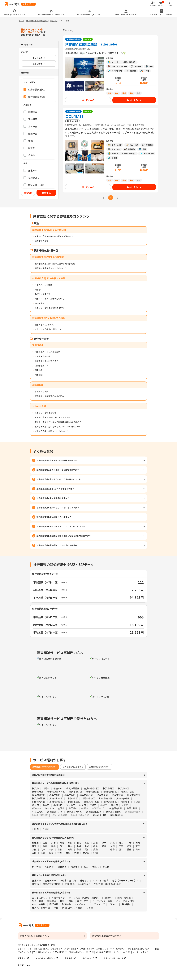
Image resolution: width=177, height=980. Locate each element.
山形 (78, 842)
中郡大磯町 (132, 808)
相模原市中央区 (91, 801)
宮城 (62, 842)
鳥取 (70, 849)
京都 (138, 846)
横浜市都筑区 (38, 798)
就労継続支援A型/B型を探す (37, 20)
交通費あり (50, 880)
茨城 (95, 842)
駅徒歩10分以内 (68, 880)
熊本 (59, 852)
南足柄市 (72, 808)
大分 (68, 852)
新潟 (45, 846)
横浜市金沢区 (92, 791)
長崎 (51, 852)
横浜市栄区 (102, 795)
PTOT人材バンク (76, 952)
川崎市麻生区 (56, 801)
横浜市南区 (37, 791)
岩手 (53, 842)
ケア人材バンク (60, 952)
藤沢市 (46, 805)
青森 (45, 842)
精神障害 (36, 866)
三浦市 (93, 805)
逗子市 (82, 805)
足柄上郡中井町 (55, 811)
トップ (21, 20)
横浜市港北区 (110, 791)
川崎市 (46, 788)
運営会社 (22, 958)
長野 (87, 846)
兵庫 (43, 849)
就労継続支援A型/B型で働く (44, 766)
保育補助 (126, 904)
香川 (121, 849)
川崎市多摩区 (123, 798)
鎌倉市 (35, 805)
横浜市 (35, 788)
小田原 (35, 829)
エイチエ (90, 952)
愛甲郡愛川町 (99, 815)
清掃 (56, 907)
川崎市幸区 (72, 798)
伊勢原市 (36, 808)
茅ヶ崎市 (70, 805)
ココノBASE (74, 116)
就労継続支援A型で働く (73, 766)
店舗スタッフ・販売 (72, 907)
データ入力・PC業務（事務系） (85, 897)
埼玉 (121, 842)
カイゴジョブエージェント (47, 948)
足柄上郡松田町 (94, 811)
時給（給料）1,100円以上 (77, 883)
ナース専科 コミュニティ (103, 948)
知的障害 (49, 866)
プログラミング (97, 904)
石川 (62, 846)
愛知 (112, 846)
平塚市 (137, 801)
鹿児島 (86, 852)
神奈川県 (53, 20)
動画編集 (66, 904)
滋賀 (129, 846)
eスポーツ (80, 904)
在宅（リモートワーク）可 (125, 880)
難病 (86, 866)
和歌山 (60, 849)
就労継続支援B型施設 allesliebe (91, 44)
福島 (87, 842)
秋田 (70, 842)
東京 (138, 842)
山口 (104, 849)
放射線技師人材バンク (143, 948)
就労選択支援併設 (51, 883)
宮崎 (76, 852)
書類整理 (51, 901)
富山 (53, 846)
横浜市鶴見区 (73, 788)
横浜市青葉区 (133, 795)
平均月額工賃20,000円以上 (107, 883)
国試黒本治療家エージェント (108, 952)
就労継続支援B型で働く (99, 766)
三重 (121, 846)
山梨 (78, 846)
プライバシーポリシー (45, 958)
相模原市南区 (110, 801)
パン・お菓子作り (125, 901)
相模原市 (57, 788)
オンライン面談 (100, 880)
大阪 (34, 849)
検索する (46, 192)
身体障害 (62, 866)
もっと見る (132, 100)
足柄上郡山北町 (113, 811)
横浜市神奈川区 (91, 788)
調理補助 (53, 904)
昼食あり (36, 880)
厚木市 (114, 805)
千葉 (129, 842)
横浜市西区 (108, 788)
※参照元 (63, 582)
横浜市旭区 (54, 795)
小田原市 (57, 805)
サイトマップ (88, 958)
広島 (95, 849)
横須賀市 (125, 801)
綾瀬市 (84, 808)
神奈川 (35, 846)
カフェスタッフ (40, 897)
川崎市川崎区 (56, 798)
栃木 (104, 842)
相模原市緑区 (73, 801)
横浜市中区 (123, 788)
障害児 (95, 866)
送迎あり (84, 880)
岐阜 (95, 846)
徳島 (112, 849)
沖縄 (95, 852)
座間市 (61, 808)
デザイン (113, 904)
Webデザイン (58, 897)
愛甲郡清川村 (116, 815)
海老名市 (49, 808)
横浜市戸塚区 (127, 791)
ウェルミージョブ (25, 948)
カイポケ (127, 952)
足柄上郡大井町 (74, 811)
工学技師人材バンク (42, 952)
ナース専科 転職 (83, 948)
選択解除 (28, 192)
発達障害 (75, 866)
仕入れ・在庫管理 (41, 907)
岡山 (87, 849)
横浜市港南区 (38, 795)
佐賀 (43, 852)
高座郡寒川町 (116, 808)
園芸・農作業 (124, 897)
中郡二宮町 (37, 811)
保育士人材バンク (124, 948)
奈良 (51, 849)
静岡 (104, 846)
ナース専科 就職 (68, 948)
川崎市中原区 (88, 798)
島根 (78, 849)
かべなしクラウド (140, 952)
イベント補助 (38, 904)
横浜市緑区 (70, 795)
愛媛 (129, 849)
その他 (106, 866)
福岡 (34, 852)
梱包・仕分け (66, 901)
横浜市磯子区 (75, 791)
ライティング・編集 (102, 901)
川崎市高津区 (105, 798)
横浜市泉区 (117, 795)
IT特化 (35, 883)
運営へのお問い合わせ (113, 958)
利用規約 (68, 958)
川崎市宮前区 (38, 801)
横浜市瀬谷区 (86, 795)
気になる (89, 100)
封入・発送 (37, 901)
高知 (138, 849)
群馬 (112, 842)
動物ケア (109, 897)
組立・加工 (82, 901)
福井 (70, 846)
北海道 (35, 842)
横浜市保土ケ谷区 (56, 791)
